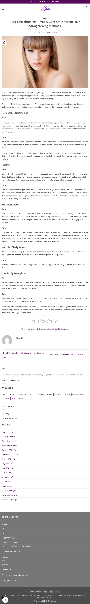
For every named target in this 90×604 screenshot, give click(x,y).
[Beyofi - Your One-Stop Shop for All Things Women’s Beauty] (45, 9)
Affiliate (5, 564)
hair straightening (57, 329)
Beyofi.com (52, 601)
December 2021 (8, 441)
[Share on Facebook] (39, 321)
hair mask (58, 394)
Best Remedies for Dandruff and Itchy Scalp (66, 354)
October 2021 (7, 450)
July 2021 (6, 463)
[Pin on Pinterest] (51, 321)
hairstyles (5, 398)
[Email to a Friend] (47, 321)
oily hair (13, 398)
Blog (3, 533)
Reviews (5, 524)
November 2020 (8, 500)
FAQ (4, 529)
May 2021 (6, 473)
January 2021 (7, 491)
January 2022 (7, 436)
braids (12, 394)
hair (49, 329)
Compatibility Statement (12, 551)
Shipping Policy (8, 538)
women (66, 329)
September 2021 (8, 454)
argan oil (5, 394)
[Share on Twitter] (43, 321)
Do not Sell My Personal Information (16, 547)
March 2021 (7, 482)
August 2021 (7, 459)
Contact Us (6, 570)
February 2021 (8, 486)
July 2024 (6, 432)
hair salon (67, 394)
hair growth (41, 394)
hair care (32, 394)
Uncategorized (8, 418)
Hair (45, 18)
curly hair (20, 394)
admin (54, 33)
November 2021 (8, 445)
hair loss (50, 394)
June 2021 (6, 468)
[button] (3, 9)
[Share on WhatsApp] (34, 321)
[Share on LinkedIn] (56, 321)
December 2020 (8, 495)
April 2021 (6, 477)
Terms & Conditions (10, 542)
